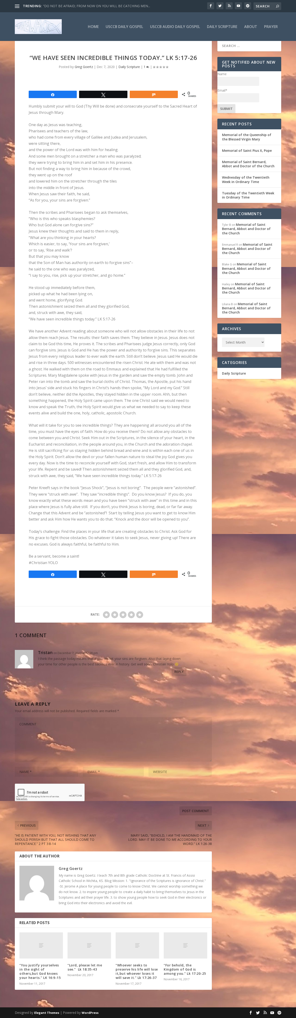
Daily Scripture (222, 27)
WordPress (90, 1013)
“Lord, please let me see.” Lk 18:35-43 (85, 967)
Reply (179, 671)
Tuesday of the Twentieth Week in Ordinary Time (248, 195)
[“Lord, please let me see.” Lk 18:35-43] (89, 945)
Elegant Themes (46, 1013)
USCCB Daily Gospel (124, 27)
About (250, 27)
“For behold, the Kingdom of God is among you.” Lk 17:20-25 (185, 969)
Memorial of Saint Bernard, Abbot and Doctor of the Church (248, 164)
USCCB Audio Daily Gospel (175, 27)
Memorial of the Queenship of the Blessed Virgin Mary (246, 137)
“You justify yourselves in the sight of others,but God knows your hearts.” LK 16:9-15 (40, 971)
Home (93, 27)
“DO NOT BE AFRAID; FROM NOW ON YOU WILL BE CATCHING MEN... (96, 6)
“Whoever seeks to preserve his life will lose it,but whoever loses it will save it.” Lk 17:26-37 (137, 971)
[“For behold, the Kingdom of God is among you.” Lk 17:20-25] (185, 945)
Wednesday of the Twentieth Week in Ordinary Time (245, 179)
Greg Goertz (84, 67)
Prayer (271, 27)
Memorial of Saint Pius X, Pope (247, 150)
